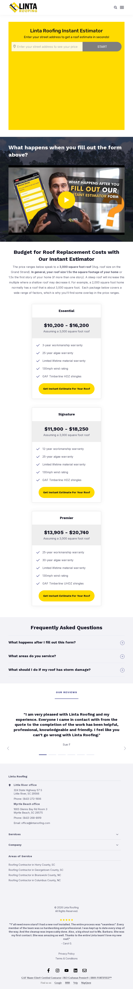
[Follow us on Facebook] (48, 970)
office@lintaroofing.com (35, 823)
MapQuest (86, 982)
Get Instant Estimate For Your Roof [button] (66, 388)
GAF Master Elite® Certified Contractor (41, 977)
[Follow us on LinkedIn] (75, 970)
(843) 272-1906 (32, 798)
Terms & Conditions (66, 958)
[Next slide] (125, 748)
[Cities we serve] (35, 887)
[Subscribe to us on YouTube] (66, 970)
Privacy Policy (67, 953)
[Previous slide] (8, 748)
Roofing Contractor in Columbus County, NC (34, 880)
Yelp (75, 982)
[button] (115, 7)
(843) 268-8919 (32, 817)
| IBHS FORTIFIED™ (100, 977)
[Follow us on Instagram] (57, 970)
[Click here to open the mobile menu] (122, 7)
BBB (67, 982)
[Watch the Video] (66, 200)
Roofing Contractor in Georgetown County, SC (35, 870)
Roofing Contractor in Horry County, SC (31, 864)
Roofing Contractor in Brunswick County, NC (34, 875)
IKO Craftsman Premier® (76, 977)
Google (58, 982)
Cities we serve (8, 887)
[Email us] (84, 970)
